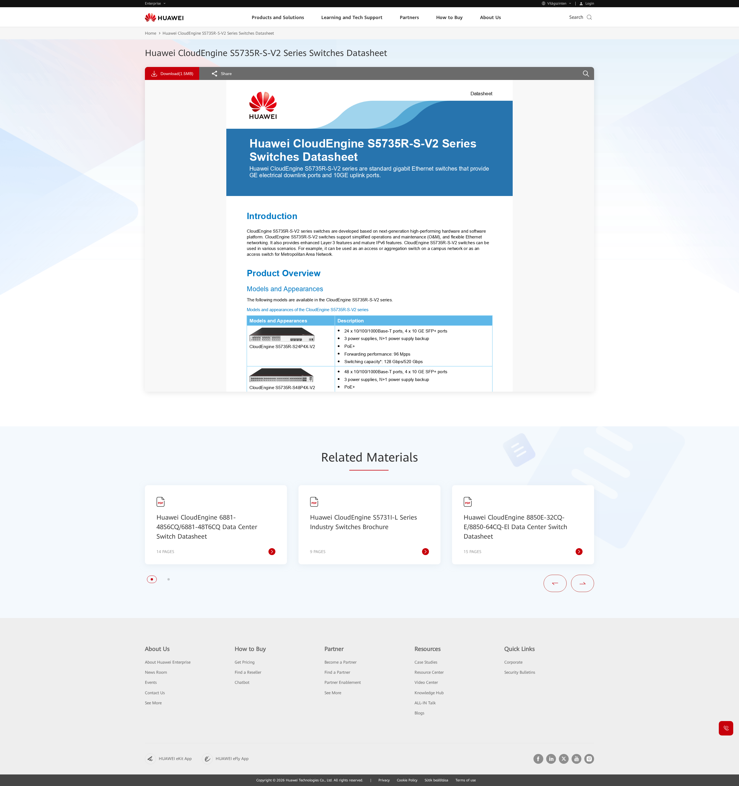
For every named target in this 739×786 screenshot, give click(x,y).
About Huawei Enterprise (168, 662)
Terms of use (466, 780)
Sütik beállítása (436, 780)
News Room (156, 672)
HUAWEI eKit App (175, 758)
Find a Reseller (248, 672)
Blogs (419, 713)
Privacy (384, 780)
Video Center (426, 682)
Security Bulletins (519, 672)
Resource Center (429, 672)
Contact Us (155, 692)
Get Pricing (245, 662)
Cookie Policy (407, 780)
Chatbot (242, 682)
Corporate (513, 662)
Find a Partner (337, 672)
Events (151, 682)
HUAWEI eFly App (232, 758)
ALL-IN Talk (425, 703)
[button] (152, 579)
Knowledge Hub (429, 692)
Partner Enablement (342, 682)
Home (150, 33)
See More (153, 703)
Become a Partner (340, 662)
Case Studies (426, 662)
